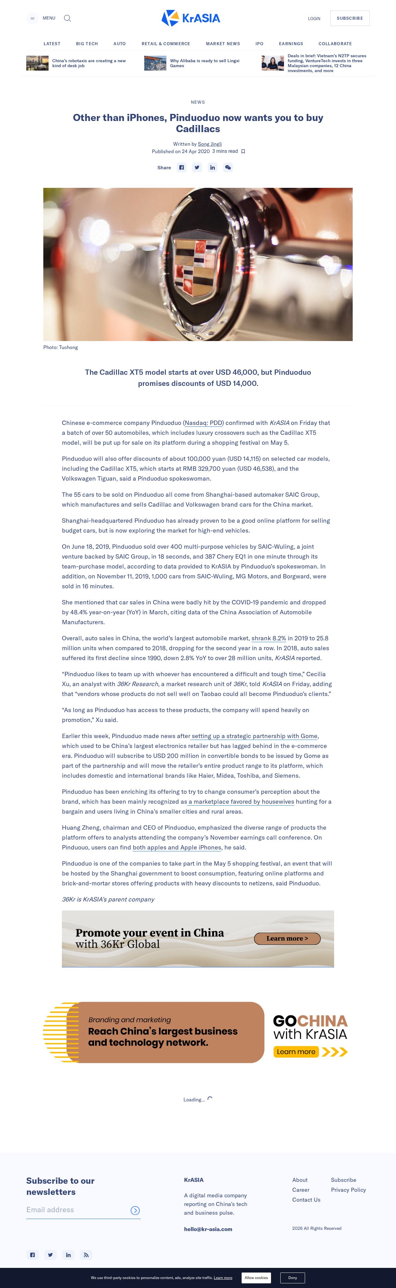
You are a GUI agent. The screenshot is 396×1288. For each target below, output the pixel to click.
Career (300, 1189)
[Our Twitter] (50, 1255)
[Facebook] (182, 167)
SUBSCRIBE (350, 18)
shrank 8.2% (269, 638)
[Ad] (198, 1032)
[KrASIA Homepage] (190, 18)
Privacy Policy (348, 1189)
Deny (292, 1277)
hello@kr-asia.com (208, 1229)
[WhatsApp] (228, 167)
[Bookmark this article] (243, 151)
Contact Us (306, 1199)
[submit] (135, 1210)
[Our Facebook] (32, 1255)
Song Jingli (210, 144)
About (300, 1179)
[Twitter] (197, 167)
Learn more (223, 1277)
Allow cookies (256, 1277)
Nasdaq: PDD (203, 422)
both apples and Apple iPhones (177, 847)
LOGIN (314, 18)
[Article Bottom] (198, 938)
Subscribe (343, 1179)
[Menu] (32, 18)
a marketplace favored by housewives (240, 801)
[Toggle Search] (67, 18)
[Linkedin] (212, 167)
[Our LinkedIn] (68, 1255)
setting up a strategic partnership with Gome (253, 736)
